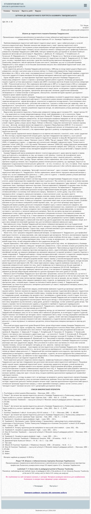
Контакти (15, 11)
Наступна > (54, 486)
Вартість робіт (27, 11)
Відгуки (38, 11)
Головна (7, 11)
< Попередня (38, 486)
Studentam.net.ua (14, 4)
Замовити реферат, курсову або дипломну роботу (45, 493)
